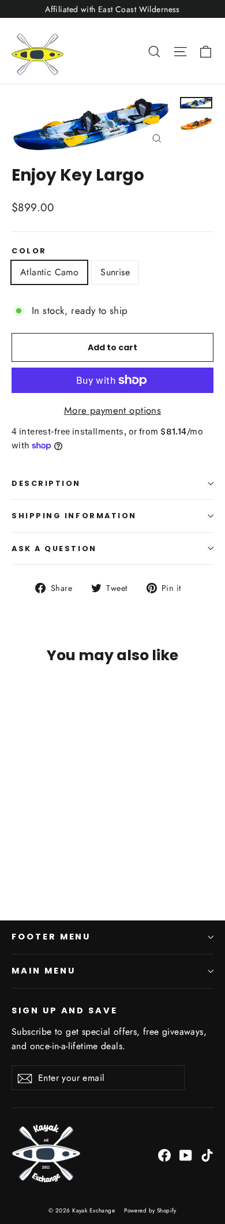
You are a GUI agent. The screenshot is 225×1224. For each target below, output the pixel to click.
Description (46, 483)
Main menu (43, 970)
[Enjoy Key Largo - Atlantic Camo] (18, 863)
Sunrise (115, 272)
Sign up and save (65, 1010)
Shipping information (74, 516)
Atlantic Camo (49, 272)
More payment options (113, 410)
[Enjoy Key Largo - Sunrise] (31, 863)
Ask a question (54, 548)
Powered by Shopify (150, 1210)
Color (29, 250)
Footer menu (51, 936)
